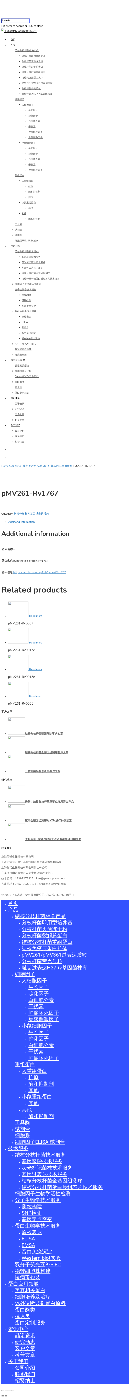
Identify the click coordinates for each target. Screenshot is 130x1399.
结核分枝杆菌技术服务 (27, 251)
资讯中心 (15, 398)
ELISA (25, 322)
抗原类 (18, 387)
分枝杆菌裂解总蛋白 (32, 66)
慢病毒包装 (21, 354)
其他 (30, 197)
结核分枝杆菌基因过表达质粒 (54, 466)
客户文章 (19, 414)
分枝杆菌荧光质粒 (31, 88)
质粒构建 (26, 295)
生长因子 (33, 110)
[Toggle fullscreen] (9, 1390)
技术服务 (15, 246)
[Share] (6, 1390)
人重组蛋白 (28, 180)
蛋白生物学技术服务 (25, 311)
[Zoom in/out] (13, 1390)
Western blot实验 (31, 338)
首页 (13, 39)
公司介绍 (19, 430)
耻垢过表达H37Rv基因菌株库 (37, 94)
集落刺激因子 (35, 137)
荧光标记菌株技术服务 (33, 262)
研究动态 (19, 409)
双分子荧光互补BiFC (25, 343)
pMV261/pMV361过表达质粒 (37, 83)
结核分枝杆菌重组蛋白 (33, 72)
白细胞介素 (34, 121)
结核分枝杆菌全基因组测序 (36, 273)
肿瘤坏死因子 (35, 132)
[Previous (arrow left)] (2, 1395)
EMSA (25, 327)
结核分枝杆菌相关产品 (27, 50)
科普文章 (19, 420)
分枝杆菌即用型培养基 (33, 55)
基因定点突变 (29, 305)
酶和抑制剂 (34, 191)
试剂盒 (18, 229)
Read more (35, 615)
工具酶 (18, 224)
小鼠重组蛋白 (29, 202)
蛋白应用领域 (18, 360)
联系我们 (19, 436)
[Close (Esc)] (2, 1390)
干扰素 (32, 126)
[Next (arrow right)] (6, 1395)
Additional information (21, 521)
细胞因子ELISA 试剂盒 (26, 240)
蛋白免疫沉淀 (29, 333)
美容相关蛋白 (22, 365)
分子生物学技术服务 (25, 289)
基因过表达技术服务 (32, 267)
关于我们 (15, 425)
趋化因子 (33, 115)
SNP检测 (26, 300)
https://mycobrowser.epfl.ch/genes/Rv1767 (39, 572)
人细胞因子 (28, 104)
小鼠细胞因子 (29, 142)
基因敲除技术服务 (31, 257)
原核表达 (26, 316)
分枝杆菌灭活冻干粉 (32, 61)
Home (5, 466)
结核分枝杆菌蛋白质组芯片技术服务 (41, 278)
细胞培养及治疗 (23, 371)
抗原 (30, 186)
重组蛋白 (19, 175)
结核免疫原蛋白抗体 (32, 77)
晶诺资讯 (19, 403)
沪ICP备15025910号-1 (60, 894)
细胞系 (18, 235)
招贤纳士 (19, 441)
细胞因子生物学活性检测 (28, 284)
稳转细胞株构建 (23, 349)
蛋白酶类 (19, 381)
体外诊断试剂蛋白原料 (27, 376)
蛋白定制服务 (22, 392)
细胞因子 (19, 99)
